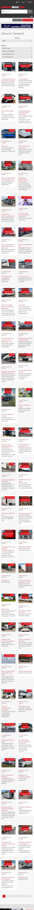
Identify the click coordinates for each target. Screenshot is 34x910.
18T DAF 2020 (5, 609)
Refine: (3, 45)
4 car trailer (21, 305)
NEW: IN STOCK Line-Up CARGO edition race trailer (8, 673)
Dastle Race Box (23, 877)
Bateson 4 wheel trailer (25, 671)
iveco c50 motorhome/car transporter (6, 708)
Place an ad (28, 20)
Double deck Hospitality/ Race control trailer (23, 179)
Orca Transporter (23, 79)
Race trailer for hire (24, 706)
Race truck (4, 146)
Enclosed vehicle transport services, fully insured (8, 844)
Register (30, 2)
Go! (30, 11)
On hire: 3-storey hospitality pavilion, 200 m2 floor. (7, 446)
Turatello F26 (5, 580)
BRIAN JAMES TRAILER (24, 547)
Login (23, 2)
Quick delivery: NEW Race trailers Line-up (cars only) (7, 246)
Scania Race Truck (23, 276)
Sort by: (17, 38)
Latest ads (17, 20)
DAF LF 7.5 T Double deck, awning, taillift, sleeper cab (7, 306)
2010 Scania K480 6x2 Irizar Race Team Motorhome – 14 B (7, 340)
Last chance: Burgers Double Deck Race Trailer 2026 (24, 112)
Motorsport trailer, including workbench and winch (7, 808)
